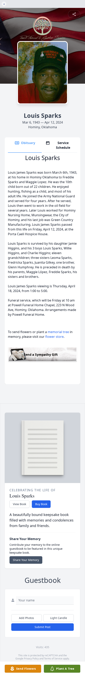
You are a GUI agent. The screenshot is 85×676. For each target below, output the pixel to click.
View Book (19, 504)
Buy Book (41, 504)
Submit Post (42, 627)
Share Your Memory (26, 560)
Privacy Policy (31, 658)
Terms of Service (53, 658)
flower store (54, 336)
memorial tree (58, 332)
